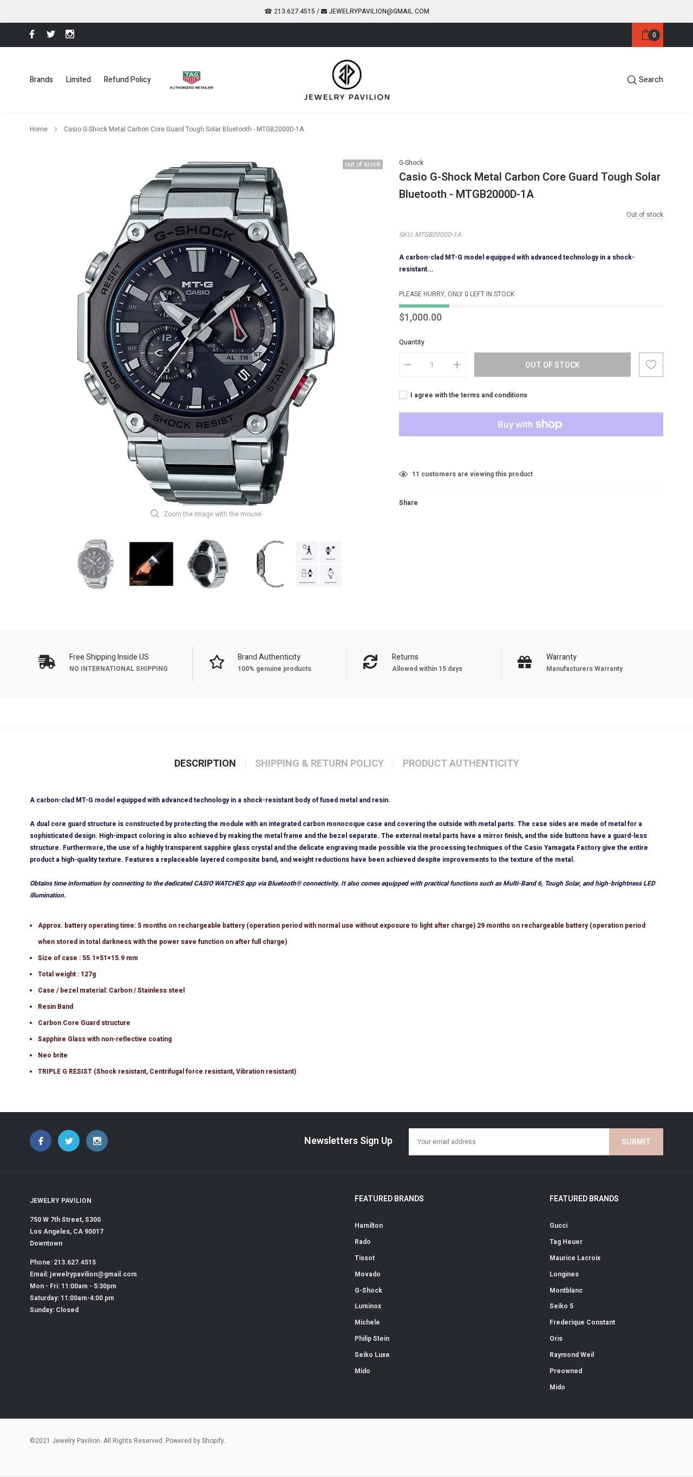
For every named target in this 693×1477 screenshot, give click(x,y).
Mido (362, 1371)
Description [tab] (205, 764)
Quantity (411, 342)
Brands (41, 79)
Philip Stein (372, 1338)
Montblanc (566, 1290)
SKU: (406, 234)
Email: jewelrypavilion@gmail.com (83, 1274)
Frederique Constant (582, 1322)
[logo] (347, 79)
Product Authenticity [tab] (461, 764)
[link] (30, 34)
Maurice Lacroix (575, 1258)
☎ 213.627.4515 (289, 11)
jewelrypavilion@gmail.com (378, 11)
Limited (78, 79)
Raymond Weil (572, 1355)
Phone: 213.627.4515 (63, 1262)
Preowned (566, 1371)
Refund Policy (127, 79)
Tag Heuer (566, 1242)
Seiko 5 (561, 1306)
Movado (368, 1274)
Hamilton (369, 1225)
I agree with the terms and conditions (468, 395)
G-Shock (411, 163)
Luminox (368, 1306)
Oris (556, 1338)
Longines (564, 1274)
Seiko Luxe (372, 1355)
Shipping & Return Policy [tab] (319, 764)
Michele (367, 1322)
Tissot (365, 1258)
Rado (363, 1242)
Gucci (558, 1225)
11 (416, 474)
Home (39, 129)
